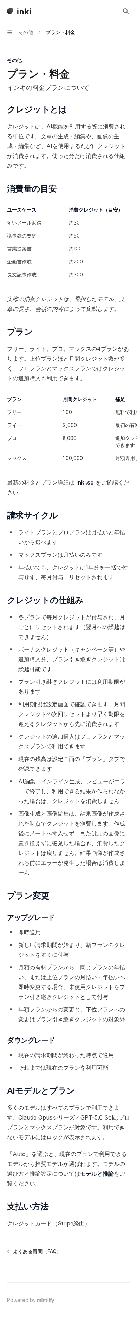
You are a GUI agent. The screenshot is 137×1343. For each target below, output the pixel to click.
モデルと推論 (97, 1173)
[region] (68, 430)
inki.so (85, 482)
